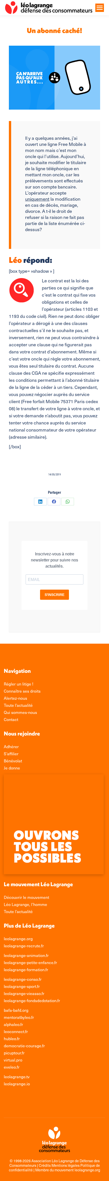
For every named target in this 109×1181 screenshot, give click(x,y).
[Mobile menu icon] (99, 8)
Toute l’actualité (18, 911)
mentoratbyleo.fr (19, 1017)
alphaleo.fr (13, 1024)
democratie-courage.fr (24, 1045)
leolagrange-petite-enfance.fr (30, 962)
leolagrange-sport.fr (22, 986)
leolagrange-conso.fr (23, 979)
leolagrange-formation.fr (26, 969)
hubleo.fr (12, 1038)
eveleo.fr (12, 1067)
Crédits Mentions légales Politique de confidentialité (54, 1167)
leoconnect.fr (16, 1031)
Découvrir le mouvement (26, 897)
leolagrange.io (17, 1084)
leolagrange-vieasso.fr (24, 993)
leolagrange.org (18, 938)
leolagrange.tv (17, 1076)
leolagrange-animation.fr (26, 955)
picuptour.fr (14, 1053)
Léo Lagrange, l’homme (25, 904)
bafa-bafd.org (16, 1010)
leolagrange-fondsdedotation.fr (32, 1000)
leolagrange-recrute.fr (24, 946)
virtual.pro (13, 1060)
